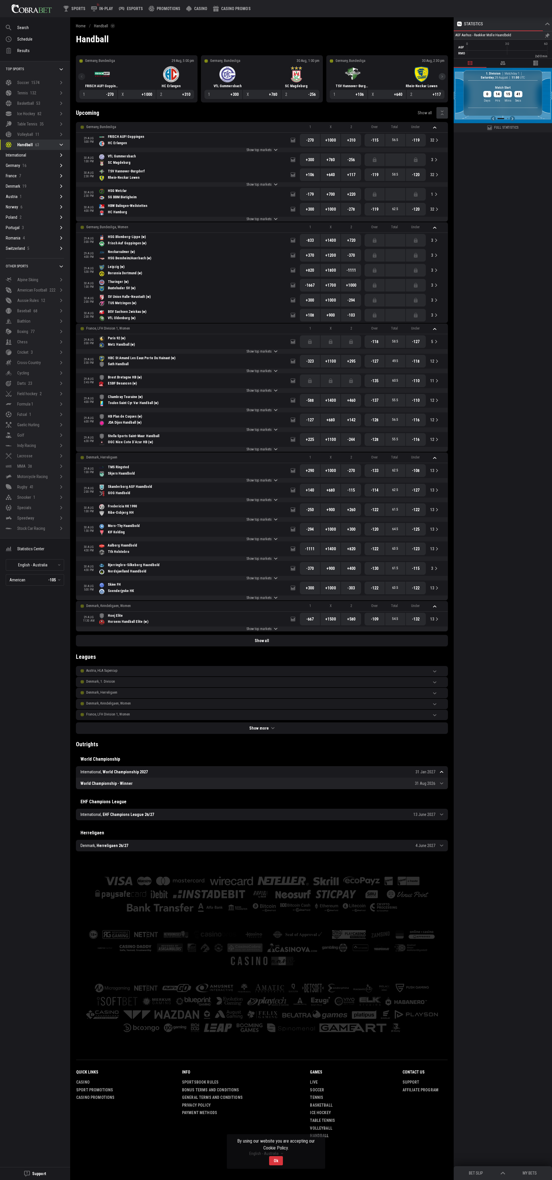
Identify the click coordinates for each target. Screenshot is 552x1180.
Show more (259, 728)
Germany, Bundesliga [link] (101, 127)
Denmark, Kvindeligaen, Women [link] (108, 606)
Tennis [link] (316, 1097)
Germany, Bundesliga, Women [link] (107, 227)
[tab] (470, 63)
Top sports (15, 69)
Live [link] (314, 1082)
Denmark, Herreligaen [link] (101, 457)
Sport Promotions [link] (94, 1090)
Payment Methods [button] (199, 1112)
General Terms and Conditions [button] (212, 1097)
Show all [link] (425, 113)
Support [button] (410, 1082)
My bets (530, 1173)
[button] (196, 9)
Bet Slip (476, 1173)
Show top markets (258, 150)
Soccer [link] (317, 1090)
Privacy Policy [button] (196, 1105)
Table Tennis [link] (322, 1120)
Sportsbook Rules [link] (200, 1082)
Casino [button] (83, 1082)
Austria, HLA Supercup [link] (101, 671)
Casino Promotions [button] (95, 1097)
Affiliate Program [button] (420, 1090)
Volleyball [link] (321, 1128)
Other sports (17, 266)
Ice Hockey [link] (320, 1112)
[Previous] (81, 76)
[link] (32, 8)
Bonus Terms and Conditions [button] (210, 1090)
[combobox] (35, 565)
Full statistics (506, 127)
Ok (276, 1160)
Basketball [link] (321, 1105)
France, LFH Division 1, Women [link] (108, 328)
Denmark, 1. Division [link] (100, 682)
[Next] (442, 76)
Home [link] (81, 26)
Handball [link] (101, 26)
